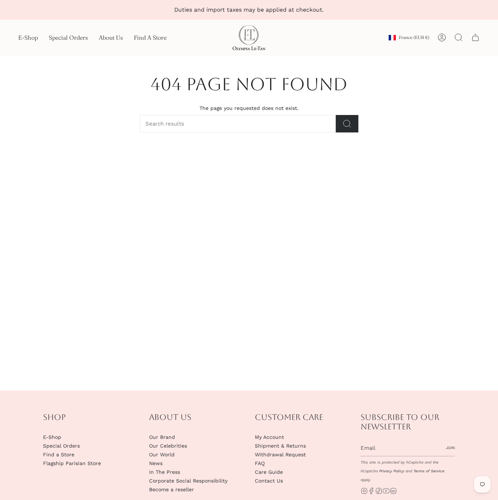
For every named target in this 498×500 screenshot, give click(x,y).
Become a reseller (171, 489)
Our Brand (162, 437)
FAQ (260, 463)
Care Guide (269, 472)
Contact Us (269, 481)
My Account (269, 437)
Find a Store (58, 454)
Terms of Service (428, 471)
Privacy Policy (391, 471)
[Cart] (475, 37)
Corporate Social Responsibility (188, 481)
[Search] (347, 123)
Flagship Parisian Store (72, 463)
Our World (162, 454)
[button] (28, 37)
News (156, 463)
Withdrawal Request (280, 454)
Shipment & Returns (280, 446)
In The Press (164, 472)
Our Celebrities (168, 446)
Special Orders (61, 446)
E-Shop (52, 437)
